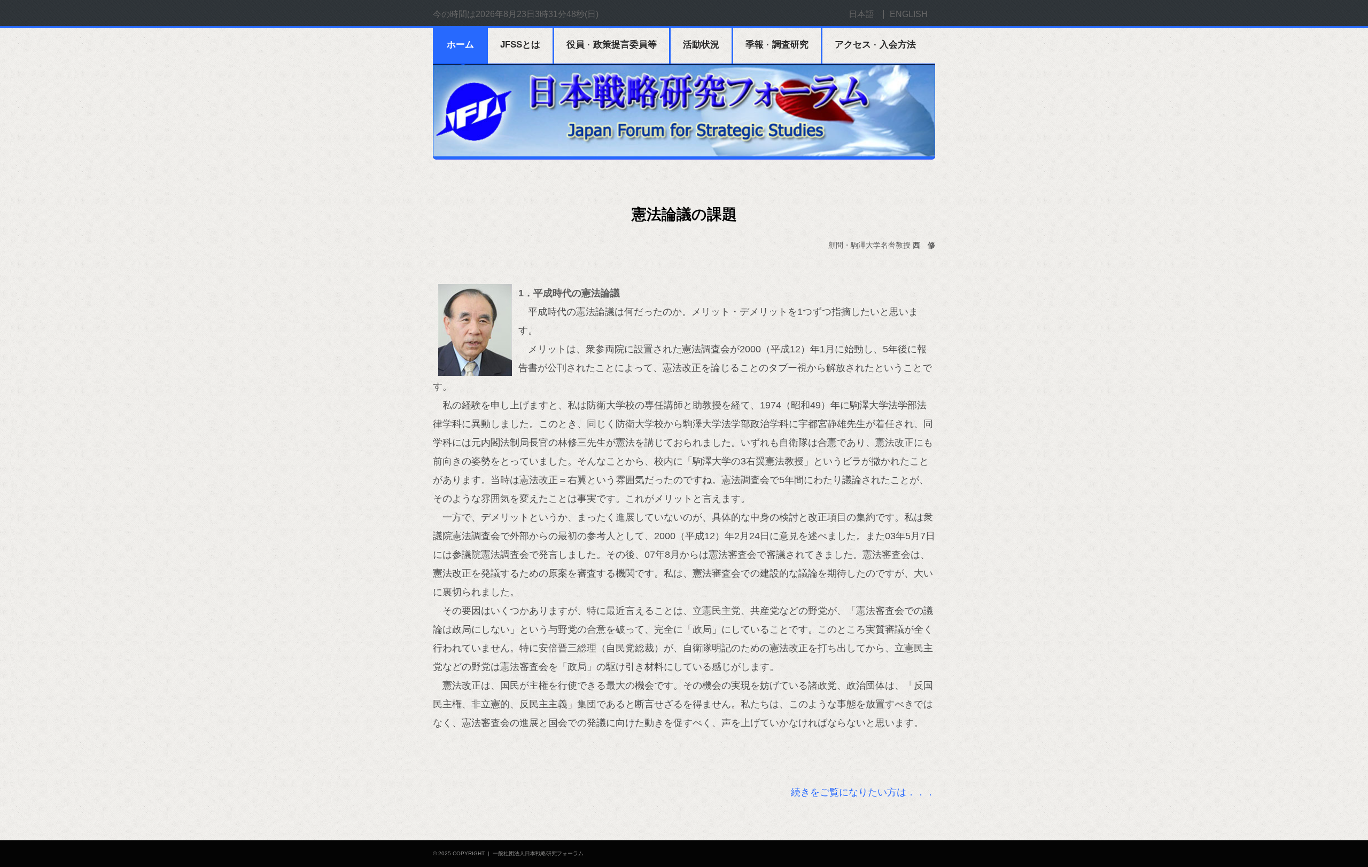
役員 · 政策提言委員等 (611, 45)
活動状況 (701, 45)
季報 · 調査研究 (777, 45)
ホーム (460, 45)
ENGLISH (909, 14)
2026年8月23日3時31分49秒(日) (537, 14)
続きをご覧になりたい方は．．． (863, 792)
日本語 (861, 14)
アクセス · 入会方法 (875, 45)
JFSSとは (520, 45)
